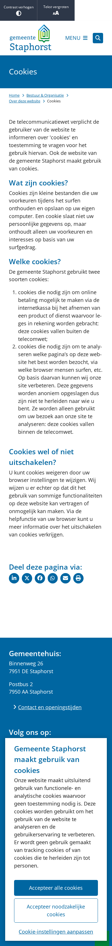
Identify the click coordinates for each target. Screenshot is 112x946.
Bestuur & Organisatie (45, 95)
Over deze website (24, 101)
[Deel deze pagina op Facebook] (40, 578)
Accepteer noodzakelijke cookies (56, 910)
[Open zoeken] (98, 38)
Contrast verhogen (19, 7)
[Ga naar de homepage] (30, 38)
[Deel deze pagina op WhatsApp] (53, 578)
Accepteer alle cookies (56, 887)
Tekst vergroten (56, 6)
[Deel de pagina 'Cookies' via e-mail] (65, 578)
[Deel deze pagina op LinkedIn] (14, 578)
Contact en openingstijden (50, 707)
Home (14, 95)
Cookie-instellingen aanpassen (56, 931)
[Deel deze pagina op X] (27, 578)
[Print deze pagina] (78, 578)
